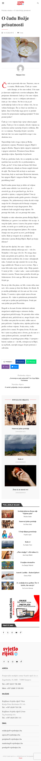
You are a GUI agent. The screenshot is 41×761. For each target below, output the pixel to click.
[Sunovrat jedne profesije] (20, 414)
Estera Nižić (27, 576)
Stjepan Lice (20, 75)
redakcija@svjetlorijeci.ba (12, 730)
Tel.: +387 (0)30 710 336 (11, 707)
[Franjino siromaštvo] (8, 565)
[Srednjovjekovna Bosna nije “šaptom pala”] (8, 514)
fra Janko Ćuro (27, 545)
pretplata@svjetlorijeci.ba (12, 739)
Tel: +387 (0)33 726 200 (11, 684)
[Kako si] (20, 445)
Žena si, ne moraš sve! (20, 489)
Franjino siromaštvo (27, 562)
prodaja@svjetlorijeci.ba (11, 747)
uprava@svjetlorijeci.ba (11, 734)
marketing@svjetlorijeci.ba (12, 743)
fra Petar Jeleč (27, 524)
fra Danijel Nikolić (27, 565)
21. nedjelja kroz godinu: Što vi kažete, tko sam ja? (28, 584)
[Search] (38, 3)
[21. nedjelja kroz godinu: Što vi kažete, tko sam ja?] (8, 586)
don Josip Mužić (27, 555)
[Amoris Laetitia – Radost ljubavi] (8, 575)
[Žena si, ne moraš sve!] (20, 475)
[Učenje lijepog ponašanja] (8, 534)
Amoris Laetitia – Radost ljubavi (27, 572)
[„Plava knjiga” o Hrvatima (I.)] (8, 555)
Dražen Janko (28, 516)
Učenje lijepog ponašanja (27, 531)
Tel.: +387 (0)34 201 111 (11, 717)
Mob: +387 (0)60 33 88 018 (12, 688)
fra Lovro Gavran (27, 588)
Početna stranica (7, 10)
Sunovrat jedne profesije (20, 428)
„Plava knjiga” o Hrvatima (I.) (27, 552)
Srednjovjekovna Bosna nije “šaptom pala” (27, 512)
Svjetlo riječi (27, 535)
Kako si (20, 459)
